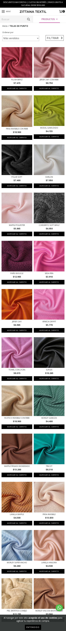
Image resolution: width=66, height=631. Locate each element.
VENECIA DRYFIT (49, 321)
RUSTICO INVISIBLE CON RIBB (16, 418)
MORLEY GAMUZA (49, 418)
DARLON (49, 177)
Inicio (5, 25)
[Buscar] (28, 19)
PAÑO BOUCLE (16, 273)
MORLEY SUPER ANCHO (17, 562)
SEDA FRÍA (49, 273)
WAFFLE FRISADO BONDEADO (17, 466)
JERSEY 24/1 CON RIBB (49, 79)
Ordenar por (8, 32)
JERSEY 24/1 (17, 321)
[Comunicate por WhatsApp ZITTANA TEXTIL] (59, 607)
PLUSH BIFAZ (17, 79)
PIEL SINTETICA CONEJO (17, 611)
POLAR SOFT (17, 177)
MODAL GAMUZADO (49, 128)
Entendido (33, 627)
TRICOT (49, 466)
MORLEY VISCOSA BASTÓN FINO (49, 611)
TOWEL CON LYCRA (17, 370)
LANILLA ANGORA (49, 562)
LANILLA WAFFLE (17, 514)
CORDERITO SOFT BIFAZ (49, 225)
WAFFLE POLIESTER (17, 225)
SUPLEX (49, 370)
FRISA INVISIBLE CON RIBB (17, 129)
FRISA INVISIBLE (49, 514)
